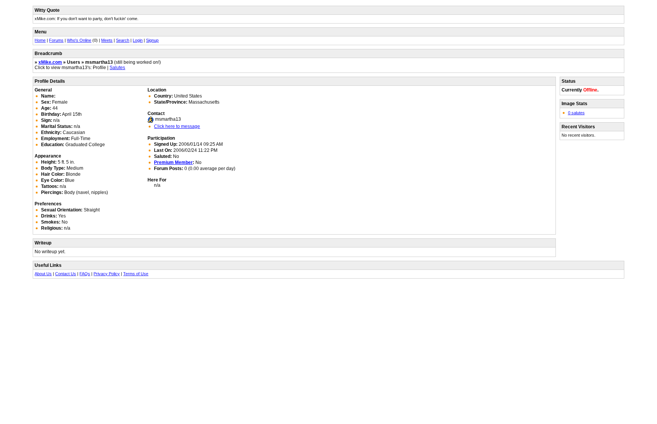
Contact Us (65, 273)
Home (40, 40)
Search (122, 40)
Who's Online (79, 40)
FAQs (84, 273)
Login (138, 40)
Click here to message (177, 126)
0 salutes (576, 112)
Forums (56, 40)
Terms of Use (135, 273)
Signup (152, 40)
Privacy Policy (107, 273)
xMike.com (50, 62)
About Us (43, 273)
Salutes (117, 67)
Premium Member (173, 162)
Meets (107, 40)
